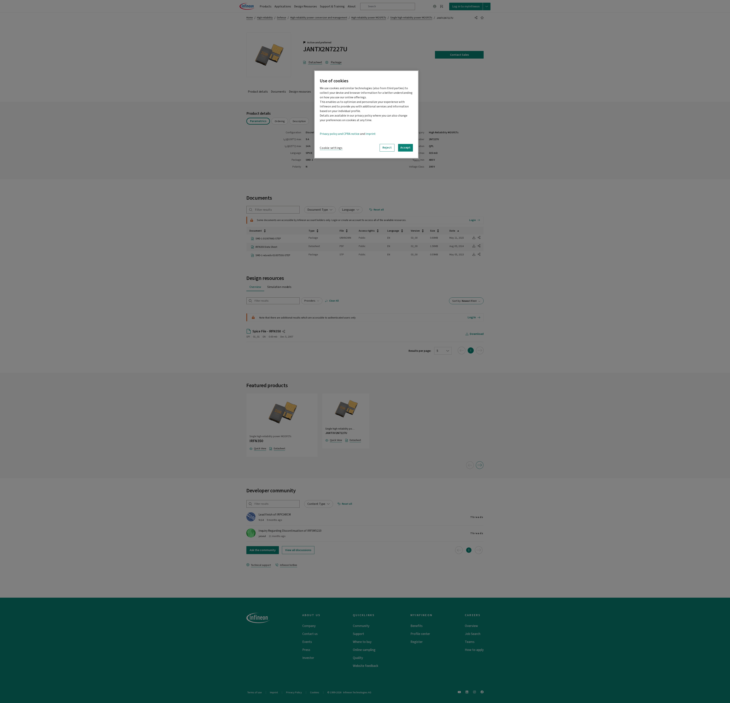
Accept (405, 147)
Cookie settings (331, 148)
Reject (387, 147)
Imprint (370, 134)
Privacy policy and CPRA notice (339, 134)
